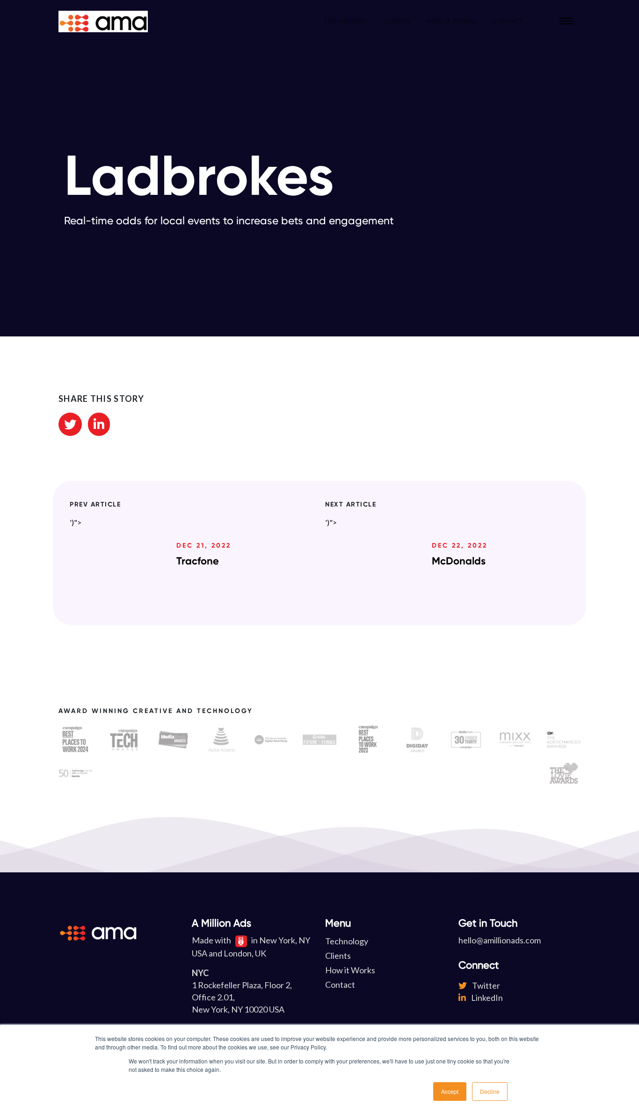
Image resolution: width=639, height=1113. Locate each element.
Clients (397, 21)
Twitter (485, 985)
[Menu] (566, 21)
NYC (200, 973)
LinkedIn (486, 997)
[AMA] (103, 21)
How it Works (451, 21)
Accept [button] (449, 1091)
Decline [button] (490, 1091)
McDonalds (459, 561)
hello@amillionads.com (499, 940)
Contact (507, 21)
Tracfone (197, 561)
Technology (346, 21)
